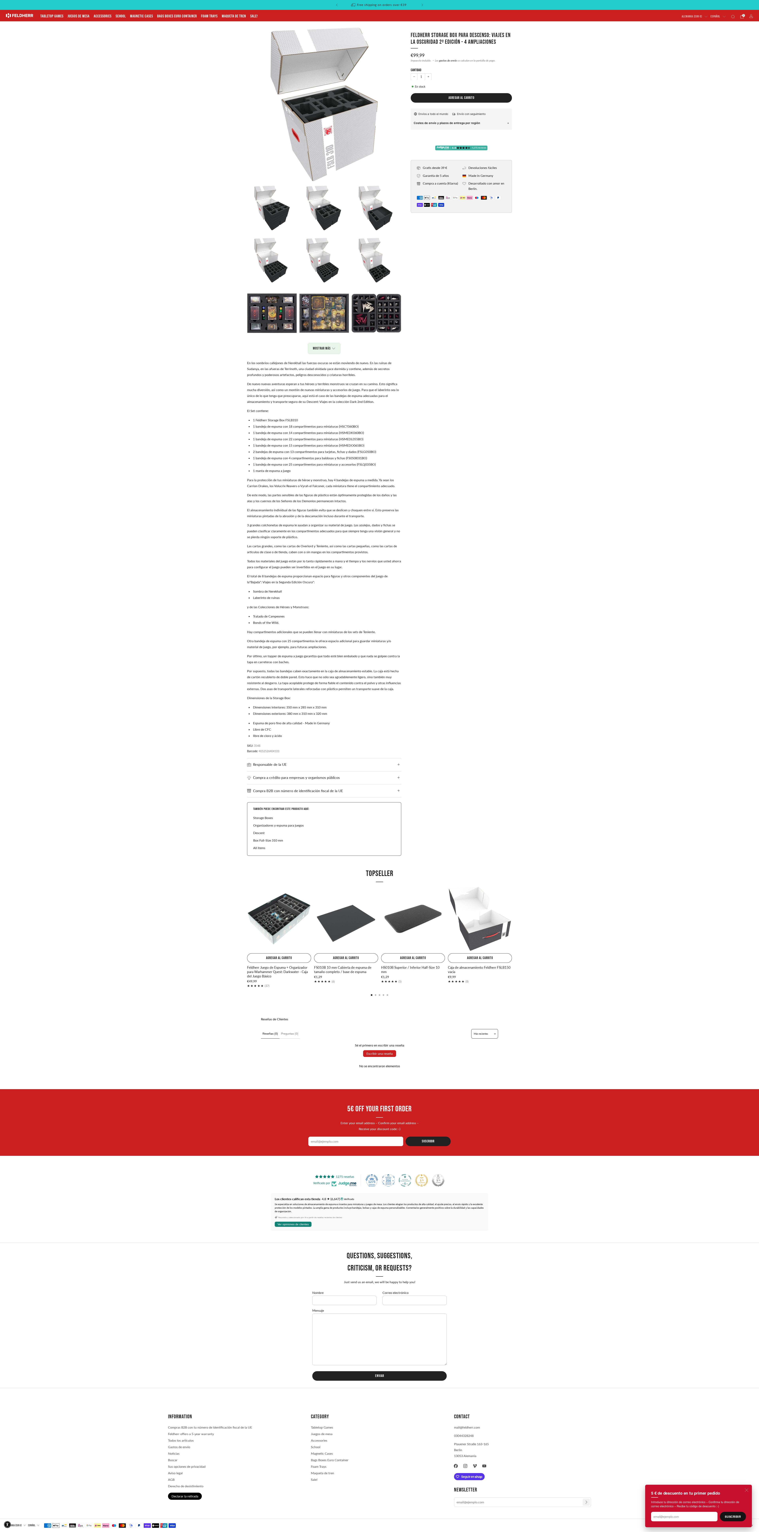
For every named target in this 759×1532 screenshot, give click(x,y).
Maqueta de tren (234, 16)
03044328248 (464, 1435)
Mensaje (318, 1310)
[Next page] (512, 919)
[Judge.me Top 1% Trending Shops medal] (421, 1180)
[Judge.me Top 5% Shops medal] (438, 1180)
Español (715, 16)
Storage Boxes (263, 818)
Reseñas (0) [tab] (270, 1033)
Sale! (254, 16)
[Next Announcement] (422, 5)
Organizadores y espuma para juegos (278, 825)
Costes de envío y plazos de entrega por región (447, 122)
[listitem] (379, 5)
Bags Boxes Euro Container (177, 16)
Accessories (102, 16)
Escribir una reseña (379, 1053)
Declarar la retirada (185, 1496)
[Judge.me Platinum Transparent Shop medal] (405, 1180)
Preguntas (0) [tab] (289, 1033)
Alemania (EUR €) (692, 16)
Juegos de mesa (79, 16)
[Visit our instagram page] (465, 1466)
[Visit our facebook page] (456, 1466)
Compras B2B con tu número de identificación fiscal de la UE (210, 1427)
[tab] (371, 995)
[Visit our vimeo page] (475, 1466)
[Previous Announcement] (336, 5)
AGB (171, 1479)
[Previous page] (247, 919)
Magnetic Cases (141, 16)
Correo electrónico (395, 1292)
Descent (259, 833)
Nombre (318, 1292)
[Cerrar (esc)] (746, 1490)
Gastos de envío (179, 1447)
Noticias (173, 1453)
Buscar (172, 1460)
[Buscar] (733, 17)
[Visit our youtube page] (484, 1466)
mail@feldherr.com (467, 1427)
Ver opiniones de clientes (293, 1224)
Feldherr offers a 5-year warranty (191, 1434)
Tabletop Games (51, 16)
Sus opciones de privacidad (187, 1466)
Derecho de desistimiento (185, 1486)
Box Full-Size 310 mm (268, 840)
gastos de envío (448, 60)
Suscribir (733, 1517)
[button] (7, 1524)
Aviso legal (175, 1473)
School (121, 16)
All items (259, 848)
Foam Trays (209, 16)
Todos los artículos (181, 1440)
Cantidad (416, 70)
